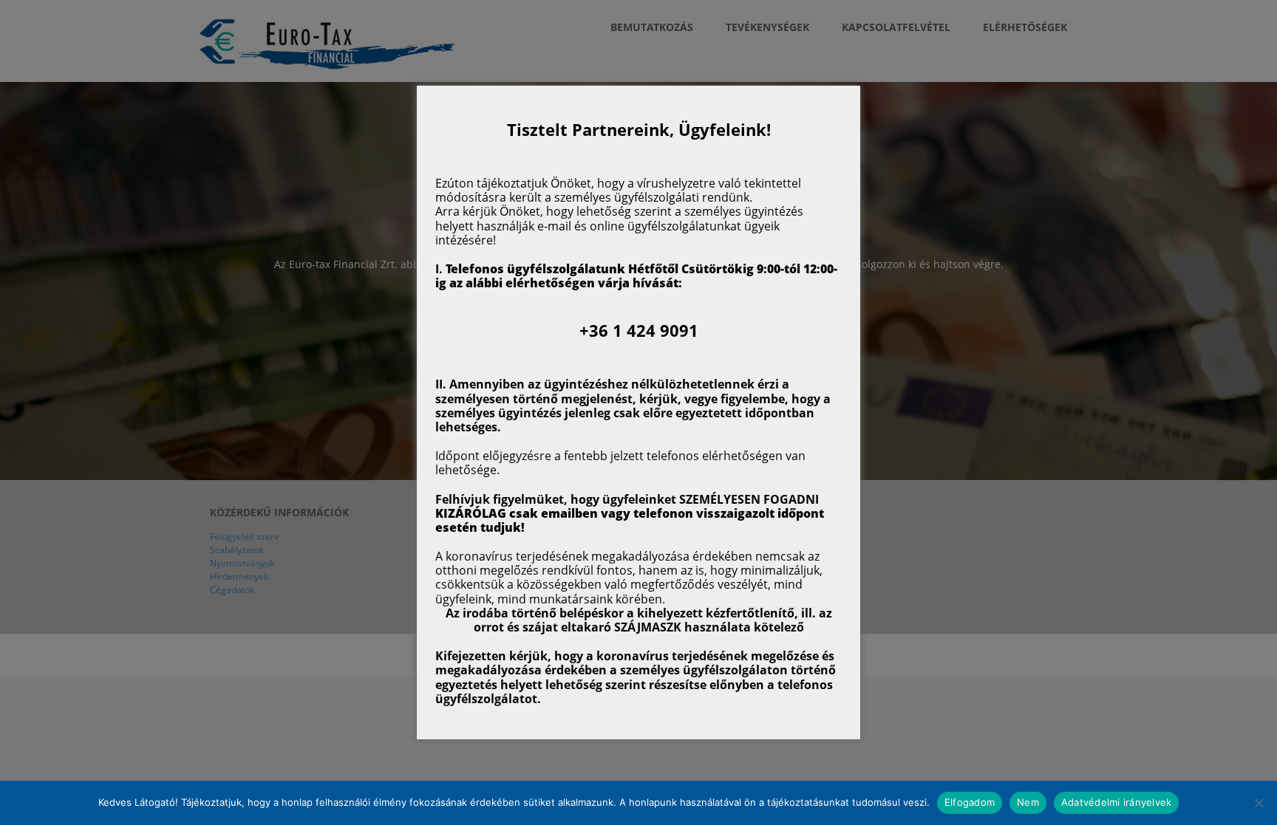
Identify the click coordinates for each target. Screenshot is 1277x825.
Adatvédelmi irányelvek (1116, 802)
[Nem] (1258, 802)
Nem (1028, 802)
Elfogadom (969, 802)
